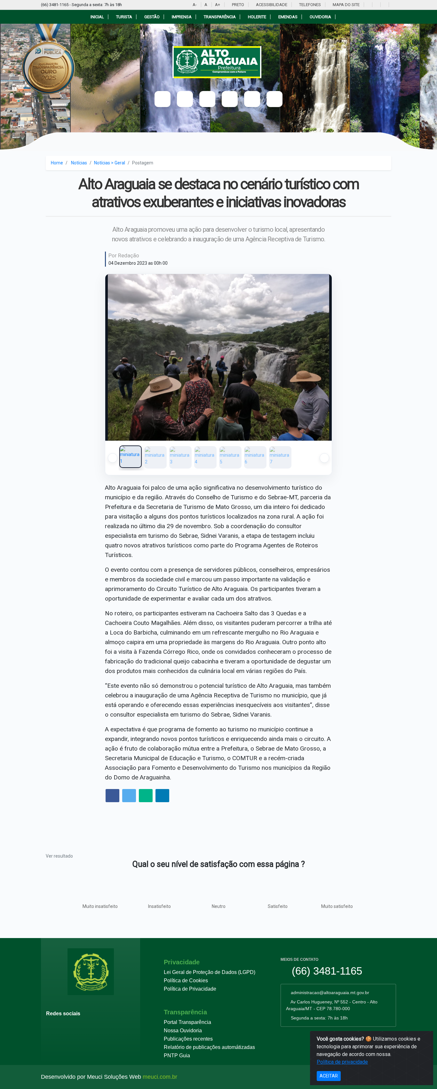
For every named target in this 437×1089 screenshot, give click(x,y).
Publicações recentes (188, 1039)
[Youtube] (367, 4)
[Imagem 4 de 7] (205, 457)
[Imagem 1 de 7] (130, 456)
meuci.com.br (160, 1077)
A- (195, 4)
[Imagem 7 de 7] (280, 457)
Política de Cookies (186, 980)
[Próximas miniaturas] (324, 458)
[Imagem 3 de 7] (180, 457)
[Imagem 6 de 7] (255, 457)
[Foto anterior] (116, 357)
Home (57, 162)
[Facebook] (375, 4)
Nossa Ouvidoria (183, 1030)
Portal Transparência (187, 1022)
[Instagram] (384, 4)
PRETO (237, 4)
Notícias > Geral (109, 162)
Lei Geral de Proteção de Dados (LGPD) (209, 972)
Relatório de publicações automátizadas (209, 1047)
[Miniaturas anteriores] (112, 458)
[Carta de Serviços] (274, 99)
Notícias (79, 162)
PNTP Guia (177, 1055)
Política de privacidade (342, 1062)
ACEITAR (329, 1075)
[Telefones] (252, 99)
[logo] (218, 62)
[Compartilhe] (112, 796)
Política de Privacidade (190, 989)
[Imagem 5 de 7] (230, 457)
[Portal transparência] (392, 4)
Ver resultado (59, 856)
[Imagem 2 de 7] (155, 457)
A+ (217, 4)
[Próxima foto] (320, 357)
